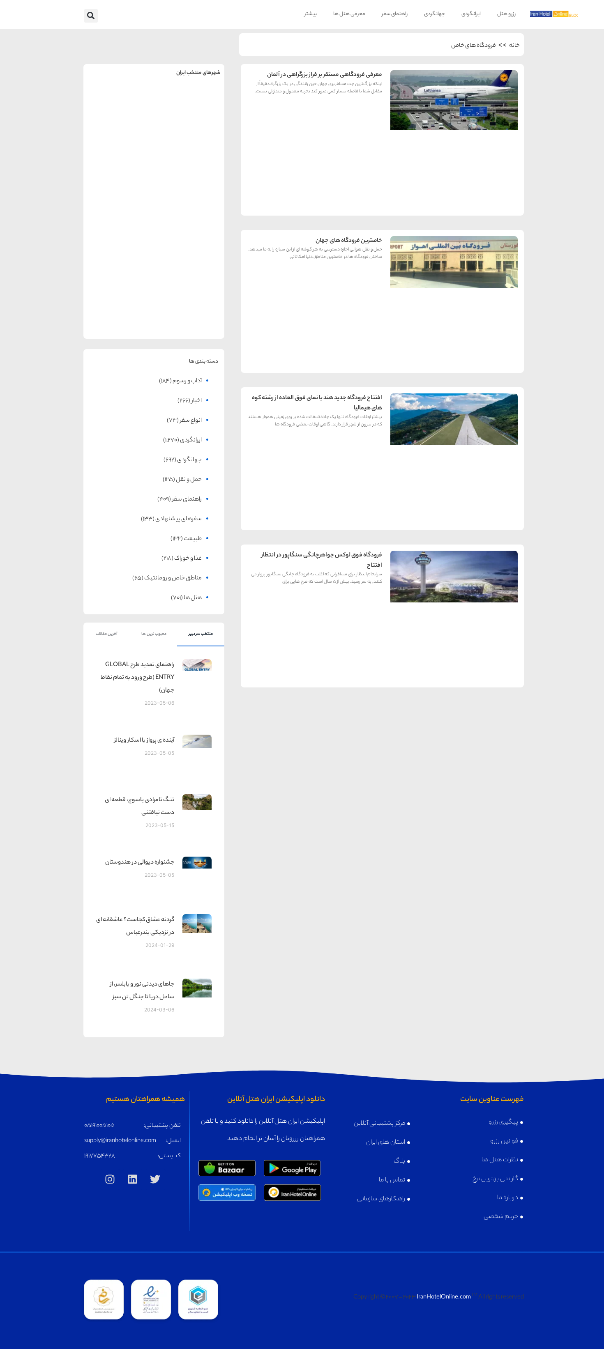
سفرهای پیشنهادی (178, 519)
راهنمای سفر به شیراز (189, 233)
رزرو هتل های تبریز (118, 251)
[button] (91, 16)
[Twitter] (155, 1179)
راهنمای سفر (395, 14)
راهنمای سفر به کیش (189, 169)
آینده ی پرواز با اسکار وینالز (144, 741)
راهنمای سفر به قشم (189, 297)
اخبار (196, 401)
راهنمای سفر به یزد (118, 297)
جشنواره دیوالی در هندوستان (139, 863)
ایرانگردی (471, 14)
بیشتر (310, 14)
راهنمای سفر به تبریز (118, 233)
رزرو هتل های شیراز (189, 251)
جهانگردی (434, 14)
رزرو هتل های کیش (189, 187)
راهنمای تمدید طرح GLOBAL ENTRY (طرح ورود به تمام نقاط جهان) (137, 678)
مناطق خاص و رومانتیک (173, 579)
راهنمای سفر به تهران (189, 105)
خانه (514, 46)
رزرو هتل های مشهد (118, 122)
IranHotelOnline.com (444, 1298)
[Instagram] (110, 1179)
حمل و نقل (189, 480)
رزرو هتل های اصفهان (118, 187)
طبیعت (193, 539)
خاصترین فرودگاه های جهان (349, 241)
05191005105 (99, 1126)
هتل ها (193, 598)
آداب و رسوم (187, 381)
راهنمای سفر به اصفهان (118, 169)
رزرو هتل (506, 14)
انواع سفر (191, 421)
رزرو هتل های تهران (189, 122)
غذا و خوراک (188, 559)
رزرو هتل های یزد (118, 315)
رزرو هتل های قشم (189, 315)
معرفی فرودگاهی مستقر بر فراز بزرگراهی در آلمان (324, 75)
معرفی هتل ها (349, 14)
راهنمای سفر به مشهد (118, 105)
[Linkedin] (132, 1179)
